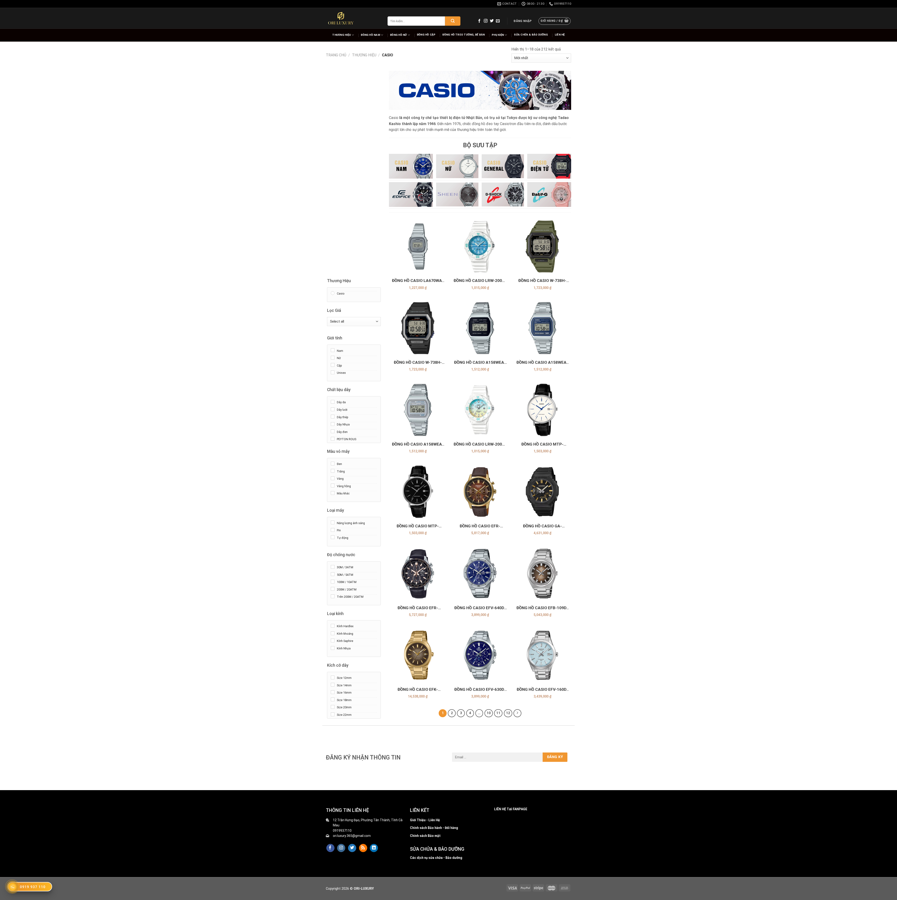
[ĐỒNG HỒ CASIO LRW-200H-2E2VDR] (480, 410)
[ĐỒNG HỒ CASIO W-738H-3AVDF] (542, 246)
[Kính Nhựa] (333, 648)
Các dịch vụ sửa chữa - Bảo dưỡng (436, 858)
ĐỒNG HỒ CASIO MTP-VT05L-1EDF (418, 526)
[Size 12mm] (333, 677)
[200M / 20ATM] (333, 589)
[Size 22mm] (333, 714)
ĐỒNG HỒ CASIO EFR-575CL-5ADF (480, 526)
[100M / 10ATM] (333, 581)
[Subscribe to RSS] (363, 848)
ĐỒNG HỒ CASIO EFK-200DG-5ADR (418, 689)
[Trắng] (333, 471)
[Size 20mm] (333, 707)
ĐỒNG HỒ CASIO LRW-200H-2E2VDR (480, 444)
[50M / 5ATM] (333, 574)
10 (489, 713)
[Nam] (333, 350)
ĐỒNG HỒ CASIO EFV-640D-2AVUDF (480, 607)
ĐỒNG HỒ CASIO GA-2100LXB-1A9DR (542, 526)
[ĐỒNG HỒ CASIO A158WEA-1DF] (480, 328)
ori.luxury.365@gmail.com (352, 836)
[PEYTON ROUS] (333, 438)
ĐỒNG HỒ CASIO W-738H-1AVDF (418, 362)
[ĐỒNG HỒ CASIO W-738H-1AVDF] (418, 328)
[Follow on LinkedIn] (374, 848)
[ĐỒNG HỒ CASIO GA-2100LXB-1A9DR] (542, 492)
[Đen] (333, 463)
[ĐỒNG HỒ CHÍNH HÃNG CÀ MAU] (341, 18)
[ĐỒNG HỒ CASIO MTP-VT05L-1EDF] (418, 492)
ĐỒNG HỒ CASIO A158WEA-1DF (480, 362)
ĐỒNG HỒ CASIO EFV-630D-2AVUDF (480, 689)
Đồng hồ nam (370, 34)
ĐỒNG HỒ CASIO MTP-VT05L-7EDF (542, 444)
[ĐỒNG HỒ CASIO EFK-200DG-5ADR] (418, 655)
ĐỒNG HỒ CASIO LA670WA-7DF (418, 280)
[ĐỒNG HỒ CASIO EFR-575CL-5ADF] (480, 492)
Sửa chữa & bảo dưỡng (531, 34)
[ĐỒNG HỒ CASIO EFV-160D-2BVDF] (542, 655)
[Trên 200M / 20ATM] (333, 596)
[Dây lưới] (333, 409)
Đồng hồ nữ (398, 34)
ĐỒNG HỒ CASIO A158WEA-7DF (418, 444)
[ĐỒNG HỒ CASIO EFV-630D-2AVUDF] (480, 655)
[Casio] (333, 293)
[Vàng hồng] (333, 485)
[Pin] (333, 530)
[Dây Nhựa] (333, 424)
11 (498, 713)
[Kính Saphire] (333, 640)
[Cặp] (333, 365)
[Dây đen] (333, 431)
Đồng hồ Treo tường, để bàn (463, 34)
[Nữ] (333, 357)
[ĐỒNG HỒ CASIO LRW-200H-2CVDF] (480, 246)
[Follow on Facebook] (479, 21)
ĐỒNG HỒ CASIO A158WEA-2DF (542, 362)
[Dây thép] (333, 416)
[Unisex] (333, 372)
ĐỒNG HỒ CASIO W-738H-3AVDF (542, 280)
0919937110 (342, 830)
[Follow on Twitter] (492, 21)
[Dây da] (333, 402)
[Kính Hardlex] (333, 625)
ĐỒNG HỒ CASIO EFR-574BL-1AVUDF (418, 607)
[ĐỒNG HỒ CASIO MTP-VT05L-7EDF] (542, 410)
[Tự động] (333, 537)
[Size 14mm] (333, 685)
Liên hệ (560, 34)
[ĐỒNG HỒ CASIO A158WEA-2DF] (542, 328)
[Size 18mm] (333, 699)
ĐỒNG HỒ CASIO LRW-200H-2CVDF (480, 280)
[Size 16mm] (333, 692)
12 (508, 713)
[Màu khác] (333, 493)
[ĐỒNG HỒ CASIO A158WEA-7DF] (418, 410)
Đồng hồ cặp (426, 34)
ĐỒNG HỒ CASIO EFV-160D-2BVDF (542, 689)
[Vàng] (333, 478)
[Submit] (452, 21)
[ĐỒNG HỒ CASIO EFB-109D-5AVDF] (542, 573)
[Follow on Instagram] (486, 21)
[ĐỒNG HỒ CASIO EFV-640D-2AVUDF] (480, 573)
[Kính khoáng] (333, 633)
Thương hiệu (341, 34)
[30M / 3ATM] (333, 567)
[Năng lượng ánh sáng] (333, 522)
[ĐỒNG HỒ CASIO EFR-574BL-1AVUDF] (418, 573)
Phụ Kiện (498, 34)
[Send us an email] (498, 21)
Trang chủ (336, 55)
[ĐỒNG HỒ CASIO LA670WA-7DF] (418, 246)
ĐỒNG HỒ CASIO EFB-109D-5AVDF (542, 607)
